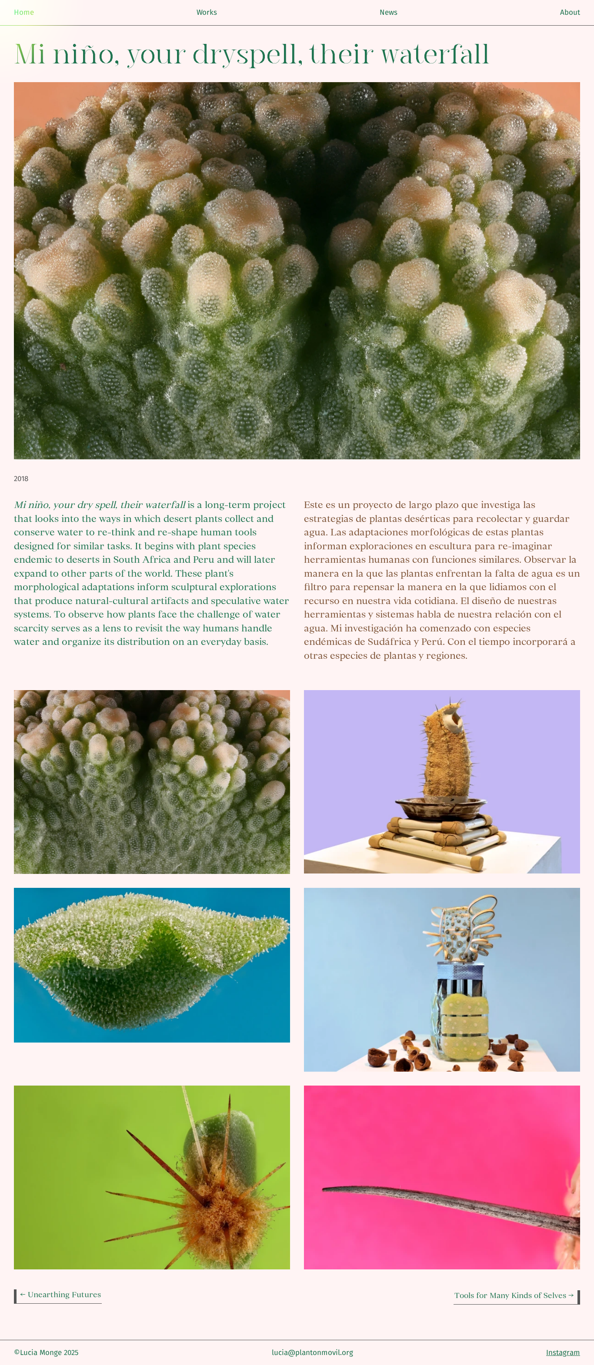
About (570, 12)
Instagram (563, 1352)
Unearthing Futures (64, 1294)
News (388, 12)
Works (207, 12)
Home (24, 12)
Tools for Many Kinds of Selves (511, 1295)
